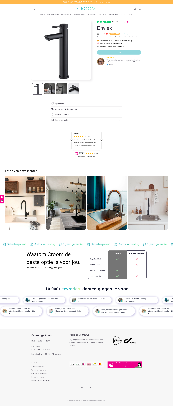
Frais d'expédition (112, 37)
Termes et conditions (38, 370)
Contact (34, 363)
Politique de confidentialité (40, 380)
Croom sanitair (76, 400)
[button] (33, 8)
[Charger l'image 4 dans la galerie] (73, 88)
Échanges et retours (38, 377)
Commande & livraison (39, 373)
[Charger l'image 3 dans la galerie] (61, 88)
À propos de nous (37, 366)
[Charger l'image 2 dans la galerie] (49, 88)
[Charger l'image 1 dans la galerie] (37, 88)
